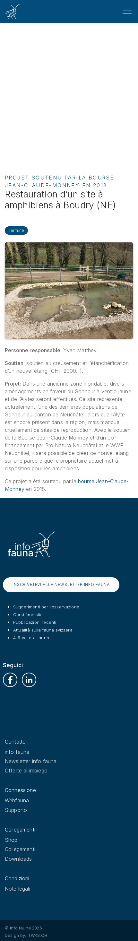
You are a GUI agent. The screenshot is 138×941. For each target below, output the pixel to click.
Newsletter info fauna (30, 761)
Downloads (18, 859)
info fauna (17, 752)
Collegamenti (20, 849)
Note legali (17, 888)
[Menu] (127, 11)
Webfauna (17, 800)
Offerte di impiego (26, 770)
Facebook (10, 680)
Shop (11, 840)
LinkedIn (29, 680)
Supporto (16, 810)
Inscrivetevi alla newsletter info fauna (61, 584)
